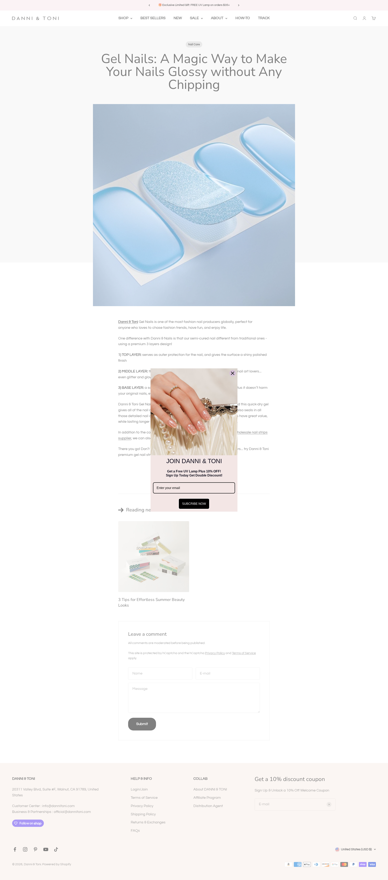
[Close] (232, 373)
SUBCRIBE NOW (194, 503)
